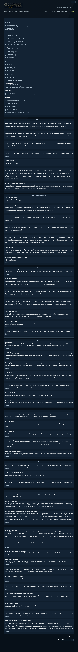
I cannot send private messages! (11, 84)
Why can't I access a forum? (10, 55)
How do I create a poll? (9, 52)
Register (46, 11)
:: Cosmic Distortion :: (11, 647)
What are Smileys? (8, 64)
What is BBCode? (8, 61)
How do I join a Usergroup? (10, 78)
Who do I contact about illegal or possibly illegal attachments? (17, 112)
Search (16, 11)
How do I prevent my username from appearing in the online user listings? (19, 26)
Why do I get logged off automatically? (12, 25)
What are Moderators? (9, 76)
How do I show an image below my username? (14, 41)
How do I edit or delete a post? (11, 49)
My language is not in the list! (10, 39)
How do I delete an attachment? (11, 102)
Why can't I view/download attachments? (13, 110)
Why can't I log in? (8, 22)
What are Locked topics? (10, 70)
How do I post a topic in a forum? (11, 48)
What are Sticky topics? (9, 68)
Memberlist (21, 11)
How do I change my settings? (11, 35)
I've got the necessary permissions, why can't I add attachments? (18, 107)
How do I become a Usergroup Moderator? (13, 80)
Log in (72, 11)
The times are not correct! (10, 36)
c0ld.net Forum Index (9, 17)
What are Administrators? (10, 74)
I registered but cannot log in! (10, 29)
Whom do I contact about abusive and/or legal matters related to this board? (20, 94)
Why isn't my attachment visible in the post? (13, 104)
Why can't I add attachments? (10, 106)
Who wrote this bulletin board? (11, 91)
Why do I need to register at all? (11, 23)
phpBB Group (39, 494)
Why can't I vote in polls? (10, 57)
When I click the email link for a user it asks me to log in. (16, 44)
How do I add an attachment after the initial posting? (15, 100)
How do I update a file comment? (11, 103)
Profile (51, 11)
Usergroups (26, 11)
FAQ (12, 11)
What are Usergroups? (9, 77)
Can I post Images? (8, 65)
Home (10, 11)
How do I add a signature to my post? (12, 51)
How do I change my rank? (10, 42)
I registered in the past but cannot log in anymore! (14, 31)
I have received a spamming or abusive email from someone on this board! (20, 87)
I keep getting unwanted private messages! (13, 86)
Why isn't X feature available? (11, 93)
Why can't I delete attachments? (11, 109)
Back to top (7, 128)
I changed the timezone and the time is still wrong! (15, 38)
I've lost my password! (9, 28)
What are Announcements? (10, 67)
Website (5, 11)
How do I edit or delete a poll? (11, 54)
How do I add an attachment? (10, 99)
